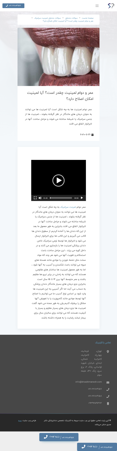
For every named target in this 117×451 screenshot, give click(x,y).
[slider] (61, 198)
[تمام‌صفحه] (35, 197)
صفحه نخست (87, 18)
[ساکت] (40, 197)
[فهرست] (97, 6)
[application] (58, 180)
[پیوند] (111, 5)
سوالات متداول (71, 18)
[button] (58, 180)
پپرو (20, 420)
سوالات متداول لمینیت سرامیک (47, 18)
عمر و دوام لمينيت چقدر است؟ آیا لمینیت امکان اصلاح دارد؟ (68, 21)
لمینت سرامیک (68, 207)
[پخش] (81, 197)
